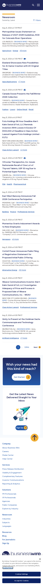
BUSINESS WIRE (21, 42)
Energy (15, 51)
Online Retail (22, 109)
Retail (31, 109)
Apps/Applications (9, 82)
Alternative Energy (9, 270)
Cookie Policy (8, 568)
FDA (3, 184)
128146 (26, 347)
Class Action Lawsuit (10, 150)
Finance (13, 212)
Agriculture (6, 51)
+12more (22, 270)
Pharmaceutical (20, 184)
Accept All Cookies (21, 581)
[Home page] (11, 5)
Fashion (5, 109)
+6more (15, 239)
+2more (23, 150)
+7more (21, 81)
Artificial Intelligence (10, 338)
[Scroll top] (34, 438)
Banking (5, 212)
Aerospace (6, 239)
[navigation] (38, 5)
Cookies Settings (21, 574)
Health (9, 184)
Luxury (12, 109)
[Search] (33, 5)
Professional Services (26, 212)
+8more (23, 50)
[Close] (40, 559)
